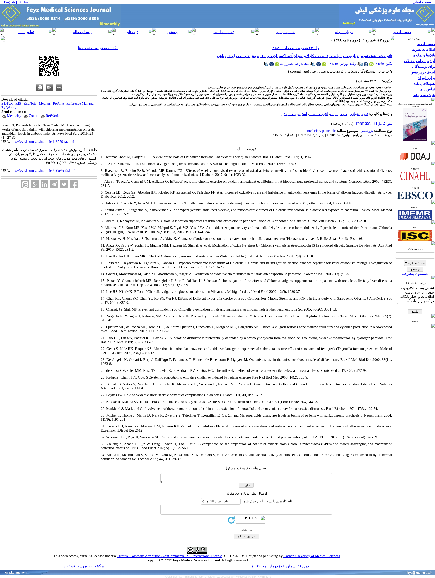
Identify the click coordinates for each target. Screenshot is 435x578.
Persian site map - (174, 576)
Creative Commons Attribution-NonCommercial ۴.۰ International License (169, 556)
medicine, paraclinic (321, 131)
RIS (18, 103)
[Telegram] (54, 184)
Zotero (33, 116)
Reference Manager (80, 103)
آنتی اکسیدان (318, 114)
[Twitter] (64, 184)
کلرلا (343, 114)
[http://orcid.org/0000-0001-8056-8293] (324, 65)
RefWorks (8, 107)
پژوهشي (366, 131)
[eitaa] (25, 184)
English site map (194, 576)
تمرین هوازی (358, 114)
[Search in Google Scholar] (366, 65)
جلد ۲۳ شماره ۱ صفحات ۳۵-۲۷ (295, 48)
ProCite (58, 103)
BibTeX (7, 103)
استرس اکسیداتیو (294, 114)
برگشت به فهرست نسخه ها (98, 48)
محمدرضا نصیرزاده (294, 64)
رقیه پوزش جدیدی (342, 64)
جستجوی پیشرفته (415, 274)
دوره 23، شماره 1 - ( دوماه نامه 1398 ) (280, 566)
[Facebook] (74, 184)
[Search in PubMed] (360, 65)
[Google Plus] (35, 184)
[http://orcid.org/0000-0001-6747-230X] (371, 65)
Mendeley (14, 116)
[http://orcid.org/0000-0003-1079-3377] (277, 65)
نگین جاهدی (383, 64)
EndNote (30, 103)
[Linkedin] (44, 184)
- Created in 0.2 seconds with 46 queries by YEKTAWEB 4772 (237, 576)
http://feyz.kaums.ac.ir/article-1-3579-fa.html (42, 141)
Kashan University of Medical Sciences (311, 556)
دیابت (334, 114)
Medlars (45, 103)
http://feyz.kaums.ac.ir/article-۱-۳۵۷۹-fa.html (43, 170)
